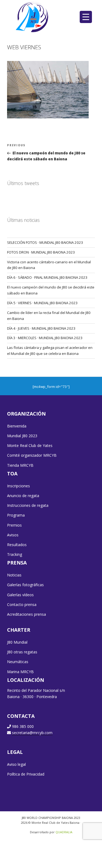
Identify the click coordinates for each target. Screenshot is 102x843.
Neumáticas (17, 661)
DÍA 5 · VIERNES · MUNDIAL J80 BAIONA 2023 (42, 302)
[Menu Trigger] (86, 17)
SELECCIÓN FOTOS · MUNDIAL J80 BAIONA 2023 (45, 242)
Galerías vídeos (20, 594)
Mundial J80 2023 (22, 435)
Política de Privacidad (25, 774)
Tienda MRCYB (20, 465)
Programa (16, 515)
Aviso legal (16, 764)
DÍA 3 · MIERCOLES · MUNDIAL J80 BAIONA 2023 (45, 337)
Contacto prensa (21, 604)
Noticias (14, 575)
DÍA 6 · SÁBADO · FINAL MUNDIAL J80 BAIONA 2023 (47, 277)
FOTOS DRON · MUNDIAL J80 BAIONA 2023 (41, 252)
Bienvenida (16, 426)
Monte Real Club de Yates (29, 445)
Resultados (17, 544)
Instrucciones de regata (27, 505)
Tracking (14, 554)
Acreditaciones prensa (26, 614)
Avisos (12, 534)
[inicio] (32, 16)
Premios (14, 525)
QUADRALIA (63, 832)
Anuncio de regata (23, 495)
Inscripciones (18, 485)
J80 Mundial (17, 642)
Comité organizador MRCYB (32, 455)
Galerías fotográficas (25, 584)
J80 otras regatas (22, 651)
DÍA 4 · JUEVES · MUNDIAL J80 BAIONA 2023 (41, 328)
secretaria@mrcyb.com (32, 732)
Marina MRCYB (20, 671)
